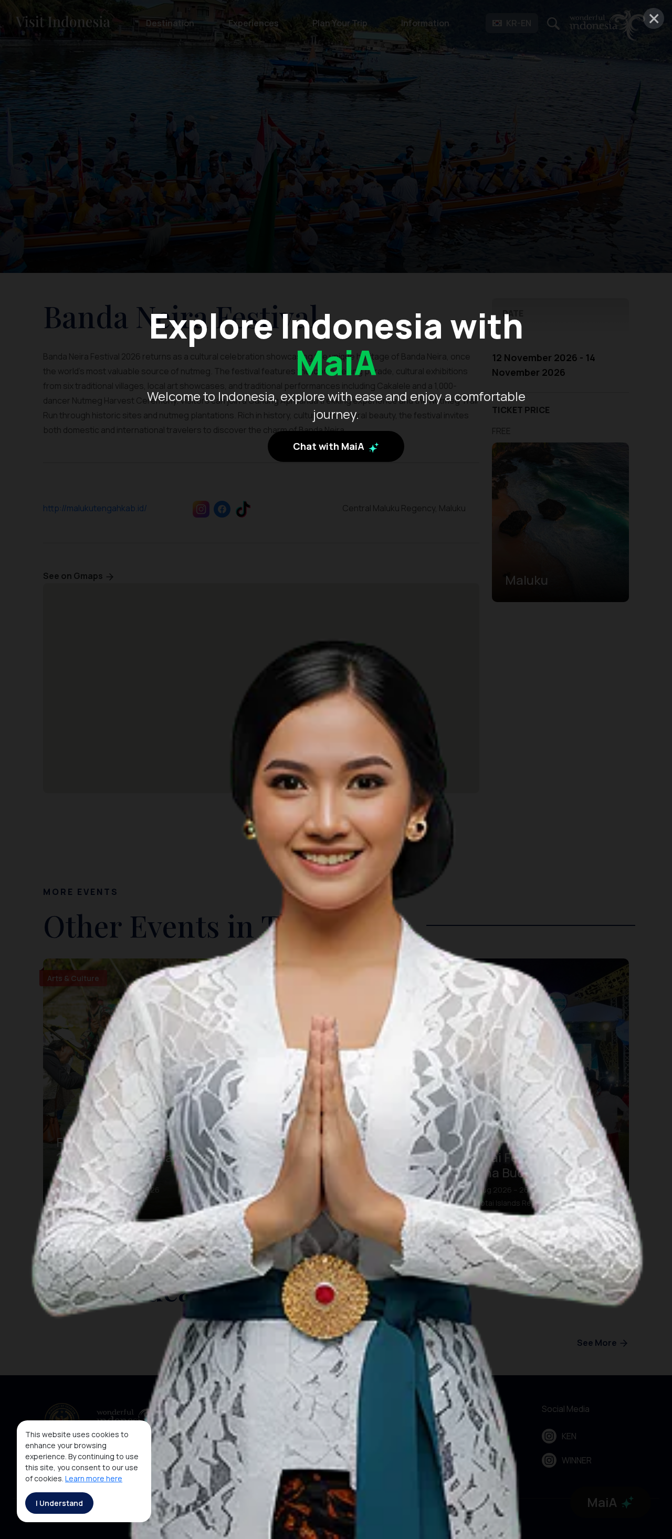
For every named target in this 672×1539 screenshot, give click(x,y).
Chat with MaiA (329, 446)
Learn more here (93, 1478)
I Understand (59, 1503)
